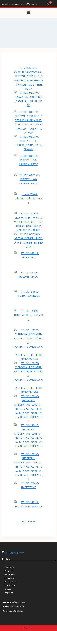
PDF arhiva (10, 585)
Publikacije (9, 574)
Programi (9, 571)
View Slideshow (28, 68)
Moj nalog (9, 593)
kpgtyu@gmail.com (16, 611)
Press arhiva (10, 582)
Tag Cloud (9, 567)
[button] (28, 12)
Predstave (9, 578)
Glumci (8, 589)
